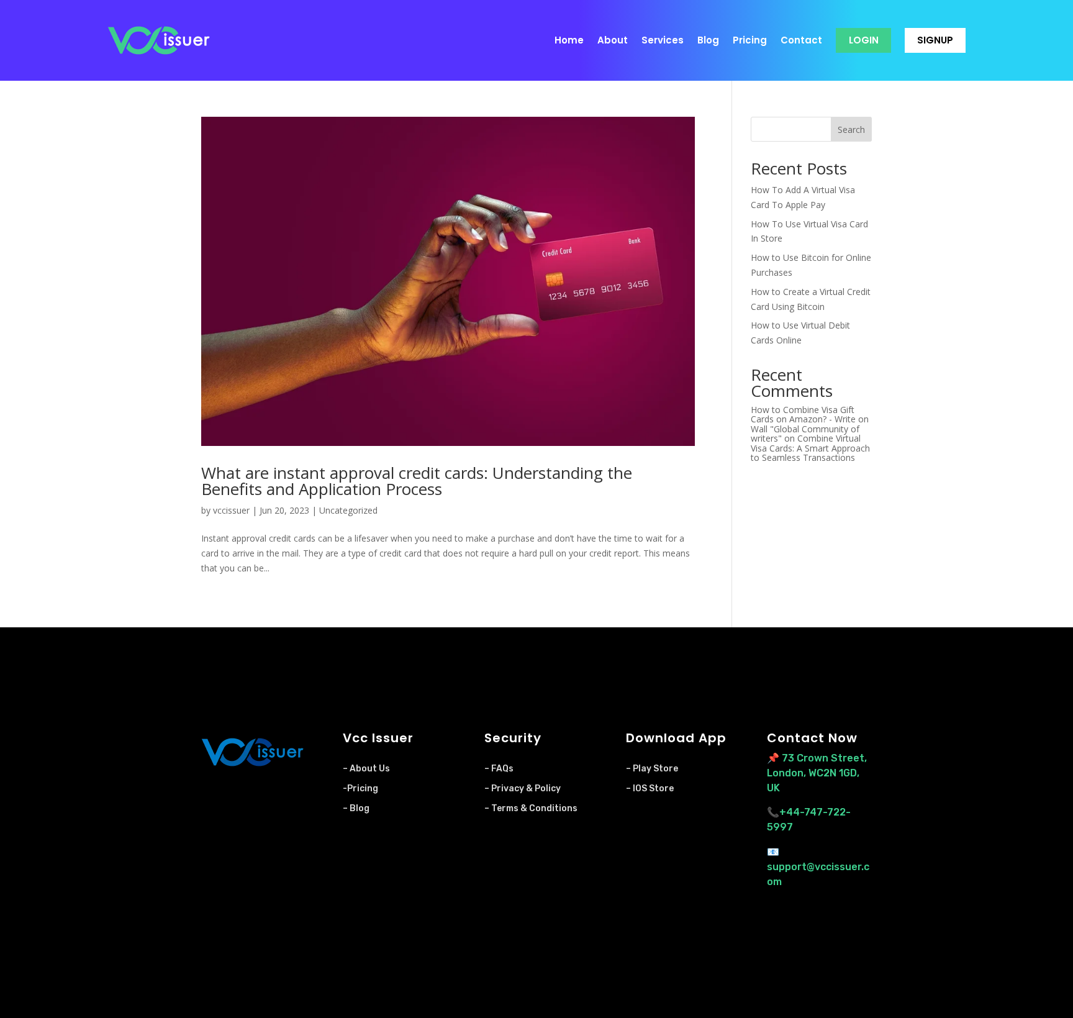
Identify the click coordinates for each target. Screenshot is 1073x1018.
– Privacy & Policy (522, 788)
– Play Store (652, 768)
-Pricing (360, 788)
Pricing (750, 40)
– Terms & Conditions (530, 808)
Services (662, 40)
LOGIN (864, 40)
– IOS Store (650, 788)
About (612, 40)
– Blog (356, 808)
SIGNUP (935, 40)
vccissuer (231, 510)
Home (569, 40)
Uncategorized (348, 510)
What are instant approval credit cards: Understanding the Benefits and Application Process (416, 480)
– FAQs (499, 768)
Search (851, 129)
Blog (708, 40)
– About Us (366, 768)
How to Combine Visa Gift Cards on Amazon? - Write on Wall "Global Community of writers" (810, 424)
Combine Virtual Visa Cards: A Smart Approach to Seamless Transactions (810, 447)
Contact (801, 40)
